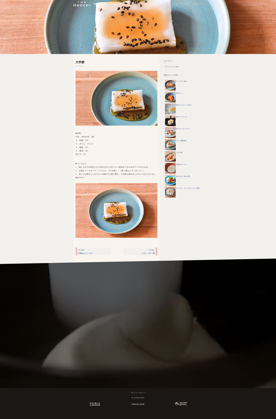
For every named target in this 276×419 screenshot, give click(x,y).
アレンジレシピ (170, 67)
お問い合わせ (196, 4)
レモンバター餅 (148, 251)
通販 (168, 4)
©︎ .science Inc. (138, 397)
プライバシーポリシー (138, 393)
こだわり (152, 4)
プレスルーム (184, 4)
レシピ (175, 4)
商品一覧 (161, 4)
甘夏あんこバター (86, 251)
